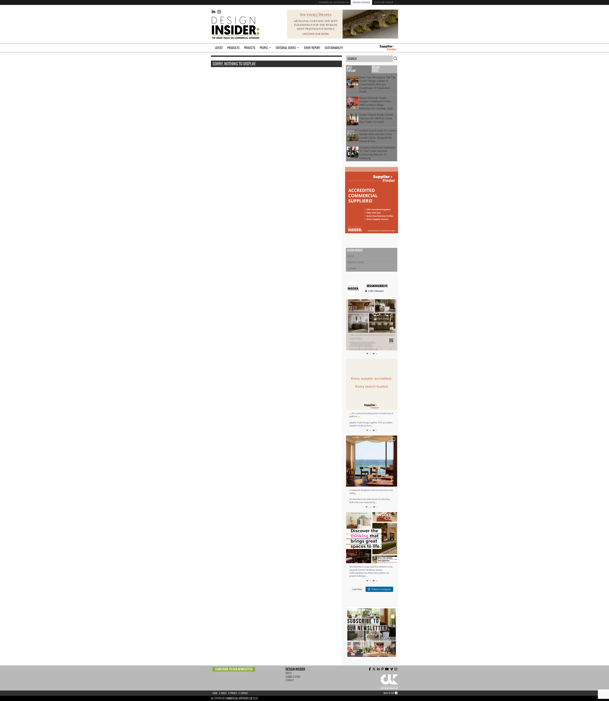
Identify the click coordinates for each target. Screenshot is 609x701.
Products (233, 48)
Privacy (233, 693)
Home (215, 693)
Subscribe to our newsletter (233, 669)
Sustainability (334, 48)
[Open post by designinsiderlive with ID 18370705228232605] (371, 384)
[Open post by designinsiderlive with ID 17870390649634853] (371, 461)
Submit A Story (355, 262)
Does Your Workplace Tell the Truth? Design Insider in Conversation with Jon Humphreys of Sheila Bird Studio (377, 84)
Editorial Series (286, 48)
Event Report (312, 48)
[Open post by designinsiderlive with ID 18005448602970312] (371, 324)
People (264, 48)
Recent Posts (376, 69)
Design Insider (361, 2)
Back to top (388, 693)
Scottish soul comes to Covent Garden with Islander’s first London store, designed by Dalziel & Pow (377, 136)
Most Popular (351, 69)
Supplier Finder (383, 2)
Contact (351, 268)
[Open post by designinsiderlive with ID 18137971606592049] (371, 537)
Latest (219, 48)
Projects (249, 48)
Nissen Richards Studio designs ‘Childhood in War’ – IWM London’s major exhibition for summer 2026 (376, 103)
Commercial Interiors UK (333, 2)
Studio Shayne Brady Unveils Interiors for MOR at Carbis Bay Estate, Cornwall (376, 118)
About (350, 256)
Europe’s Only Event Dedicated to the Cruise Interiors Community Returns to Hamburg (377, 153)
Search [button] (395, 58)
